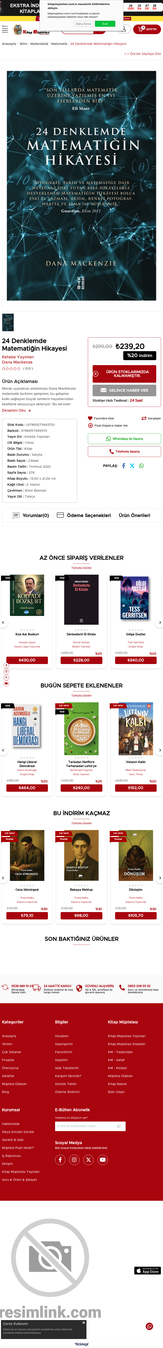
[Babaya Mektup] (81, 856)
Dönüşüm (136, 889)
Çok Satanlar (11, 1052)
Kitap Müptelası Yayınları (127, 1036)
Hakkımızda (10, 1124)
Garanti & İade (13, 1139)
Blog (5, 1092)
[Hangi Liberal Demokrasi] (27, 728)
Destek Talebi (65, 1084)
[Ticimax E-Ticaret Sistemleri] (82, 1345)
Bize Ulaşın (116, 1092)
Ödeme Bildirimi (67, 1092)
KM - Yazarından (120, 1052)
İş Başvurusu (11, 1155)
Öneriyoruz (10, 1068)
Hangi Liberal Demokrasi (27, 764)
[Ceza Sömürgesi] (27, 856)
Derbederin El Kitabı (81, 634)
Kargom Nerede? (68, 1076)
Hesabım (61, 1036)
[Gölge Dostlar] (136, 601)
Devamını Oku (14, 410)
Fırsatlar (8, 1060)
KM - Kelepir (117, 1068)
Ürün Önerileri (134, 515)
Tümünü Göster (81, 568)
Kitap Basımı (117, 1084)
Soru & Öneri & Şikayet (19, 1179)
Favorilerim (63, 1052)
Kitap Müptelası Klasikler (127, 1044)
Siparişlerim (64, 1044)
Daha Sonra (83, 23)
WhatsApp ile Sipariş (128, 438)
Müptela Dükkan (14, 1084)
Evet (105, 23)
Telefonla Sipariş (127, 451)
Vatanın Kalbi (136, 762)
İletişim (7, 1163)
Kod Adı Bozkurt (27, 634)
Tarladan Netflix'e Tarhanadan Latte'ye (81, 764)
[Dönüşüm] (136, 856)
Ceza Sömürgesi (27, 889)
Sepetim (61, 1060)
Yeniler (7, 1044)
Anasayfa (9, 1036)
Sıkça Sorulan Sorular (18, 1132)
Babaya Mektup (81, 889)
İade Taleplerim (67, 1068)
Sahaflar (8, 1076)
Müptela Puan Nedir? (18, 1147)
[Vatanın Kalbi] (136, 728)
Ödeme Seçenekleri (89, 515)
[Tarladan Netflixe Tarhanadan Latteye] (81, 728)
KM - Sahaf (116, 1060)
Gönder (119, 1126)
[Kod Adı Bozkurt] (27, 601)
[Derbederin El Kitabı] (81, 601)
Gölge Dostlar (136, 634)
